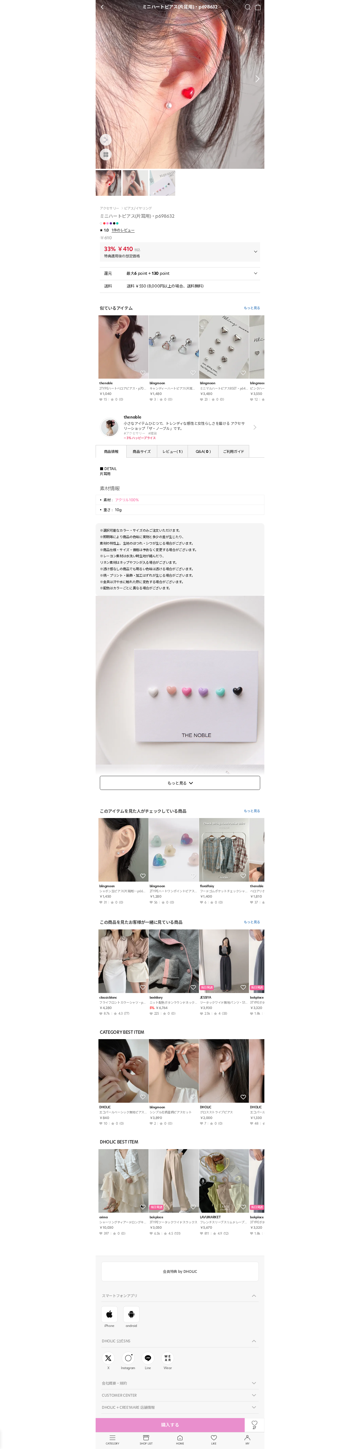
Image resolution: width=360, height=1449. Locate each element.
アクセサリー (109, 208)
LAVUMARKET (210, 1217)
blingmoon (157, 383)
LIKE (213, 1443)
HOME (180, 1443)
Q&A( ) (203, 451)
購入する (170, 1425)
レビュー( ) (172, 451)
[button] (256, 78)
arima (103, 1217)
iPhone (109, 1326)
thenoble (105, 383)
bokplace (156, 1217)
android (131, 1326)
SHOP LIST (146, 1443)
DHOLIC (105, 1107)
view (254, 427)
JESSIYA (205, 997)
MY (247, 1443)
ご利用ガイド (233, 451)
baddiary (156, 997)
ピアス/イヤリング (138, 208)
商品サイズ (141, 451)
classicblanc (108, 997)
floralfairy (207, 886)
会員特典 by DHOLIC (180, 1271)
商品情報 (111, 451)
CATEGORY (112, 1443)
